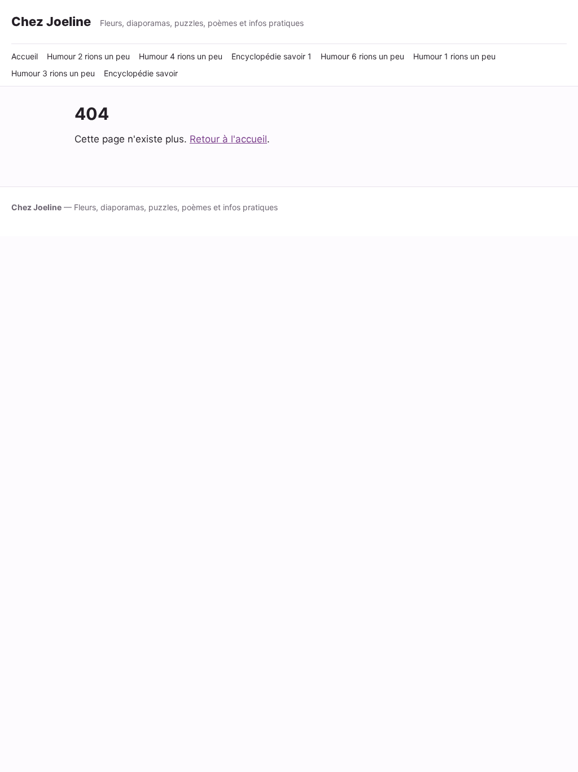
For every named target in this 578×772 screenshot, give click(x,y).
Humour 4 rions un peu (180, 56)
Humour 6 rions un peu (362, 56)
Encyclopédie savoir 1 (271, 56)
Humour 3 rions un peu (53, 73)
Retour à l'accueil (228, 139)
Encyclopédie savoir (141, 73)
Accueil (24, 56)
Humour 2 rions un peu (88, 56)
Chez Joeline (51, 21)
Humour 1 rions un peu (454, 56)
